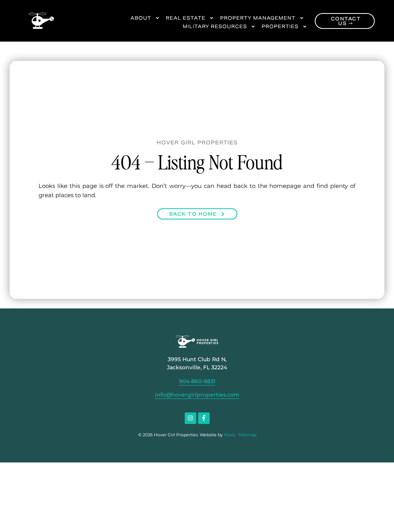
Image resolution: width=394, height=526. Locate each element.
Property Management (258, 18)
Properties (280, 26)
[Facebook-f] (204, 418)
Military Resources (215, 26)
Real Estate (185, 18)
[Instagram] (190, 418)
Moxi (229, 434)
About (140, 18)
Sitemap (247, 434)
